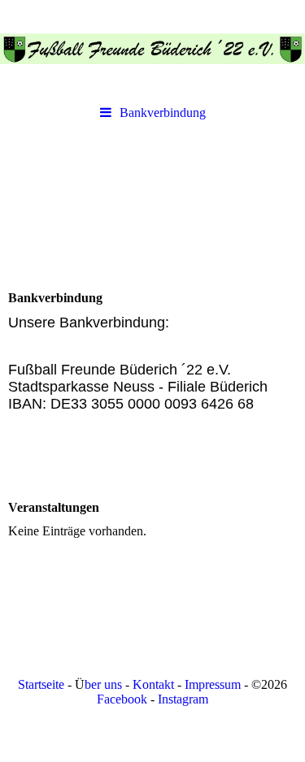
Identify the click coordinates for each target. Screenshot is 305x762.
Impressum (213, 684)
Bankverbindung (163, 112)
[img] (152, 48)
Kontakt (153, 684)
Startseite (41, 684)
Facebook (122, 699)
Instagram (183, 699)
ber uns (103, 684)
